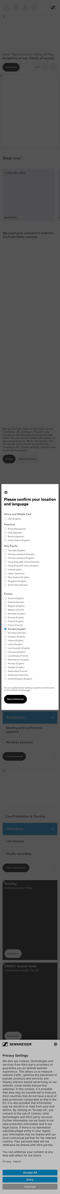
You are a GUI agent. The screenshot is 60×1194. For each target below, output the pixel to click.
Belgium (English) (16, 606)
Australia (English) (16, 551)
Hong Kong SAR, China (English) (23, 566)
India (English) (15, 570)
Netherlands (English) (18, 660)
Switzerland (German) (18, 675)
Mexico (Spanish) (16, 537)
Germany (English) (17, 629)
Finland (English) (16, 621)
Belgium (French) (16, 610)
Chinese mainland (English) (21, 558)
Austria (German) (16, 602)
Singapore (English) (17, 581)
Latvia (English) (15, 644)
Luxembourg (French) (18, 656)
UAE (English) (14, 519)
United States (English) (19, 541)
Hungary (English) (16, 637)
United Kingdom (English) (20, 679)
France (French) (15, 625)
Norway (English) (16, 664)
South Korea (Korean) (18, 585)
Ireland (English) (16, 641)
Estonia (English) (16, 618)
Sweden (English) (16, 667)
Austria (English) (16, 598)
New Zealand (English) (18, 577)
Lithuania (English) (17, 652)
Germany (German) (17, 633)
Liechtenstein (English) (19, 648)
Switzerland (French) (18, 671)
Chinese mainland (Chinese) (21, 554)
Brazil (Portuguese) (17, 529)
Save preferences (15, 699)
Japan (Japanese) (16, 574)
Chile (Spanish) (15, 533)
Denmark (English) (16, 614)
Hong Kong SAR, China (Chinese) (23, 562)
